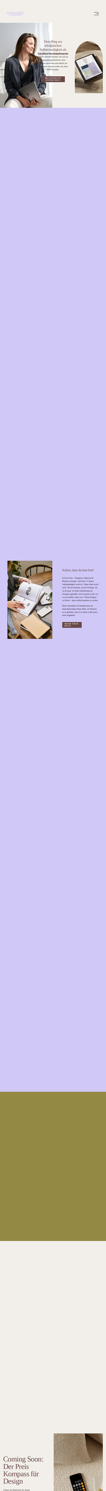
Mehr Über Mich (71, 625)
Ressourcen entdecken (53, 79)
